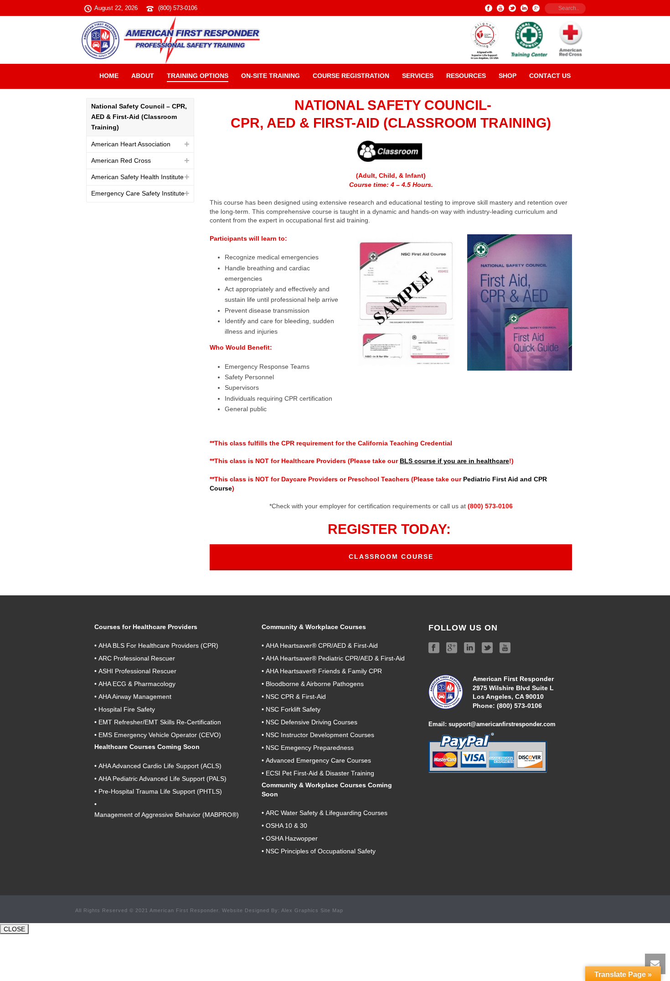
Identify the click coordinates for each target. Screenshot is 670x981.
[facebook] (433, 648)
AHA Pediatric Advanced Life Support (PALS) (162, 778)
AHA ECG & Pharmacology (136, 683)
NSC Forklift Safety (293, 709)
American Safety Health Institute (137, 177)
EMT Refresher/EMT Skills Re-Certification (159, 722)
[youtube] (505, 648)
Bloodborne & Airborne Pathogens (315, 683)
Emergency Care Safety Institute (138, 193)
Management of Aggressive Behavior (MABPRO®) (166, 814)
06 (538, 705)
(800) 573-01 (516, 705)
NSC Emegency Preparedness (310, 747)
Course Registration (351, 75)
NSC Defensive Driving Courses (311, 722)
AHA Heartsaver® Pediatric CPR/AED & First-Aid (335, 658)
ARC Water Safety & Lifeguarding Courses (326, 812)
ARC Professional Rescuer (136, 658)
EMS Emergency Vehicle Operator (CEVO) (159, 734)
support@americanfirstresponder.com (502, 724)
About (142, 75)
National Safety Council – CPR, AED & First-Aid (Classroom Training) (139, 117)
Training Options (197, 75)
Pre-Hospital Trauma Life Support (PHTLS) (160, 791)
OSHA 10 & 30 (286, 825)
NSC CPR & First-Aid (296, 696)
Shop (507, 75)
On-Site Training (270, 75)
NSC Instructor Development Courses (320, 734)
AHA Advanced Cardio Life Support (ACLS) (160, 765)
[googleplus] (451, 648)
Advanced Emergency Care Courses (318, 760)
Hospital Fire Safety (126, 709)
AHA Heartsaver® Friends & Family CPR (324, 671)
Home (109, 75)
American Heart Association (130, 144)
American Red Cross (121, 160)
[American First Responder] (335, 40)
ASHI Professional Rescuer (137, 671)
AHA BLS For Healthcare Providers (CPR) (158, 645)
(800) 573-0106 (177, 8)
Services (417, 75)
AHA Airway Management (134, 696)
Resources (466, 75)
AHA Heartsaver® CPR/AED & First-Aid (322, 645)
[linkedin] (469, 648)
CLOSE (14, 929)
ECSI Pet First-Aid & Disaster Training (320, 773)
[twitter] (487, 648)
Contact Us (550, 75)
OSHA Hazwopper (292, 838)
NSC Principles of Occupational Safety (321, 851)
